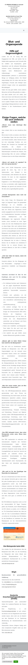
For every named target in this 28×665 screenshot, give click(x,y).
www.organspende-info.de (9, 587)
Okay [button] (16, 661)
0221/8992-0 (7, 582)
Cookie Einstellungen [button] (7, 661)
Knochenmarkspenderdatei (9, 611)
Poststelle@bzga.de (11, 584)
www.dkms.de (8, 632)
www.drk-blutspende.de (8, 563)
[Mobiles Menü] (23, 30)
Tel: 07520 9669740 (14, 19)
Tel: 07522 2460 (14, 7)
